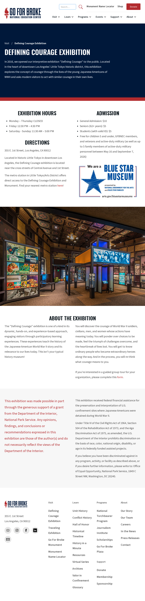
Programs (83, 16)
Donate (133, 6)
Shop (120, 6)
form (120, 377)
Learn (67, 16)
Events (99, 16)
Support (114, 16)
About (130, 16)
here (60, 185)
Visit (54, 16)
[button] (56, 18)
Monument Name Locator (100, 6)
